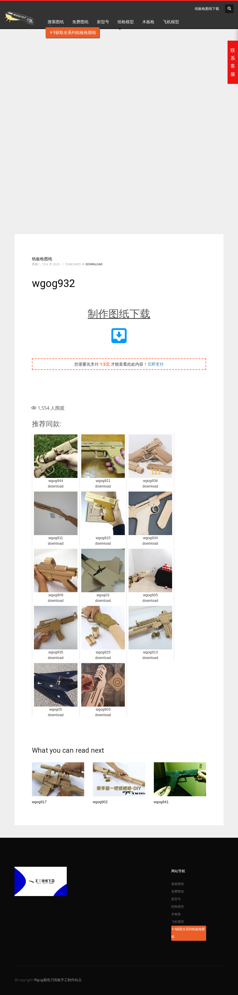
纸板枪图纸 (42, 258)
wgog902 (100, 802)
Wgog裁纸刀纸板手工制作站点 (58, 979)
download (94, 264)
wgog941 (161, 802)
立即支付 (155, 364)
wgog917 (39, 802)
